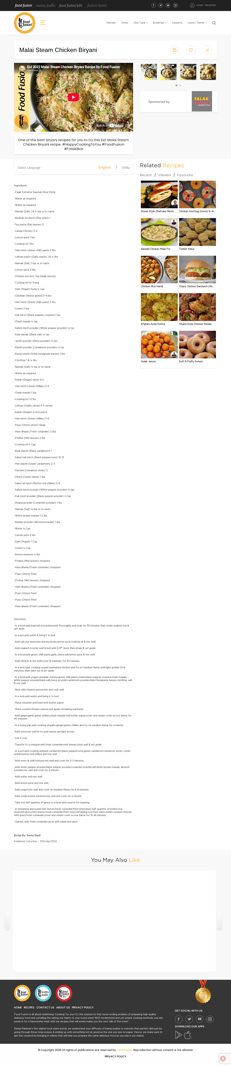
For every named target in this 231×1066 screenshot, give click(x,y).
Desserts (177, 23)
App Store (187, 1035)
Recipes (29, 1007)
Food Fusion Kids (71, 5)
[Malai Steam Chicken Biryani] (149, 72)
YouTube (168, 5)
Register (210, 5)
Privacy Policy (83, 1007)
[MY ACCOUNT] (192, 5)
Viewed (164, 175)
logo (24, 23)
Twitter (160, 5)
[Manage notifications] (223, 1058)
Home (18, 1007)
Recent (146, 175)
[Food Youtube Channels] (203, 993)
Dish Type (140, 23)
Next (220, 921)
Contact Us (45, 1007)
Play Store (179, 1035)
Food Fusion (23, 5)
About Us (63, 1007)
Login (199, 5)
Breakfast (159, 23)
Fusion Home (96, 5)
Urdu (126, 167)
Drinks (124, 23)
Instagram (175, 5)
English (105, 167)
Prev (7, 921)
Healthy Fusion (46, 5)
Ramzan (111, 23)
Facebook (153, 5)
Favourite (185, 175)
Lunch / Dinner (196, 23)
